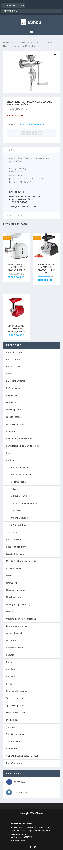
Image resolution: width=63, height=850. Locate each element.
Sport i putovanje (15, 698)
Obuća (9, 611)
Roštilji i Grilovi (18, 525)
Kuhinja (14, 42)
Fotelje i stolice (14, 416)
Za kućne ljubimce (15, 763)
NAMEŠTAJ (11, 582)
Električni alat (13, 402)
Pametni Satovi (14, 633)
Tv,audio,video (13, 741)
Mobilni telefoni (14, 568)
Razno (9, 662)
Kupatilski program (16, 546)
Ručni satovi (12, 676)
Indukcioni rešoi (19, 496)
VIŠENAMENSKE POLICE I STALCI (22, 755)
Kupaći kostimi (13, 539)
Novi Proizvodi (13, 597)
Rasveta (10, 654)
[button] (55, 55)
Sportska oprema (15, 705)
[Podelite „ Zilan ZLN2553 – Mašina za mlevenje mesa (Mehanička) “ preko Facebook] (23, 133)
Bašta (9, 373)
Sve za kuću (12, 719)
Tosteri (14, 532)
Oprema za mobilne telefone (21, 618)
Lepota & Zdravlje (15, 553)
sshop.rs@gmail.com (14, 5)
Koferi (9, 453)
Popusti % (11, 640)
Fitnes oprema (13, 409)
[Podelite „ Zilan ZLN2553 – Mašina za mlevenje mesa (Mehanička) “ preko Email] (40, 133)
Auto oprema (13, 359)
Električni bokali (19, 481)
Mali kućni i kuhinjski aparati (21, 561)
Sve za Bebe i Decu (15, 712)
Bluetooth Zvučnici (15, 380)
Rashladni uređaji (15, 647)
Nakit (9, 575)
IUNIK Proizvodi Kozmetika (19, 438)
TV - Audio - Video (15, 734)
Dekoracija (11, 395)
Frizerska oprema (15, 424)
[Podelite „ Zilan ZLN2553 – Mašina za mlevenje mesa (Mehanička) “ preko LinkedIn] (34, 133)
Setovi (9, 683)
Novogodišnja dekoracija (19, 604)
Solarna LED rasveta (16, 691)
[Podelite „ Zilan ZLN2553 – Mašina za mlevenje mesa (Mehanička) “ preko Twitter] (28, 133)
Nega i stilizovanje (15, 590)
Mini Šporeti (17, 510)
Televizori (11, 727)
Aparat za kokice (19, 467)
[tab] (31, 150)
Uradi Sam (11, 748)
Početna (6, 42)
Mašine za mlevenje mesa (29, 42)
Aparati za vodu (14, 352)
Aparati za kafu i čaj (21, 474)
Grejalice (10, 431)
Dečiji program (13, 388)
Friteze (14, 489)
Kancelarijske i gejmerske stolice (22, 445)
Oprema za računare (16, 626)
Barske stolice (13, 366)
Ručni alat (11, 669)
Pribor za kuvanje (19, 517)
